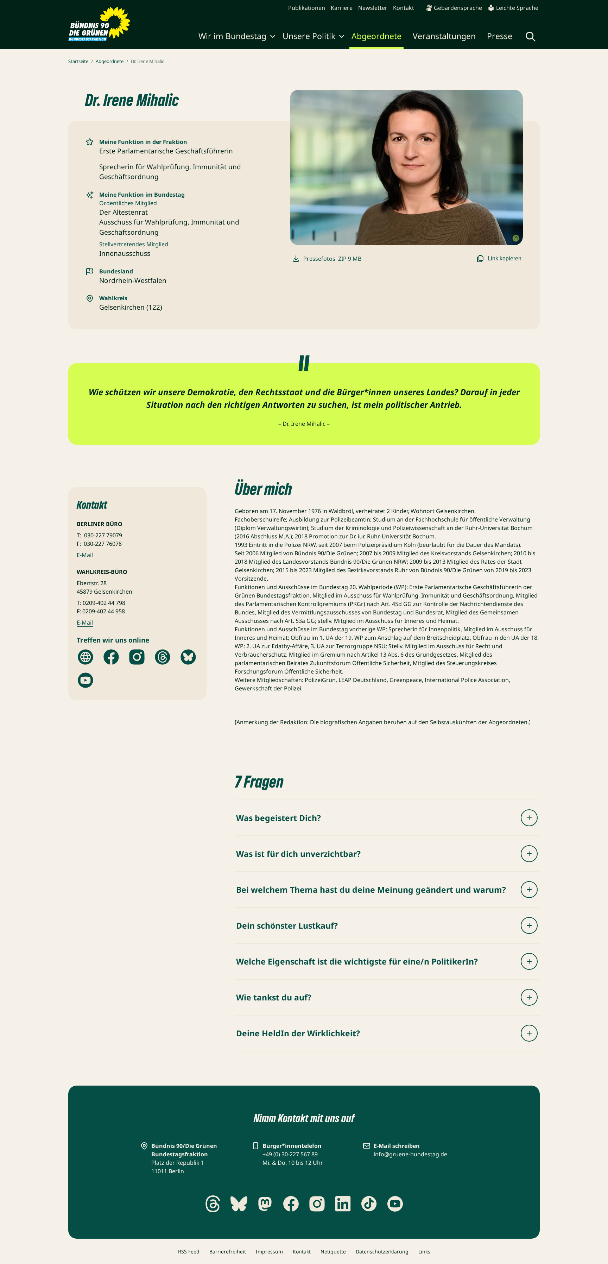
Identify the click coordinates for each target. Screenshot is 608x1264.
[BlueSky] (239, 1204)
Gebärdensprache (458, 8)
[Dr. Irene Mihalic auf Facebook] (111, 657)
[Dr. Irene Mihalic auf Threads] (162, 657)
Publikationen (306, 8)
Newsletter (372, 8)
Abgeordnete (376, 36)
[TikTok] (369, 1204)
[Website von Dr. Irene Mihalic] (85, 657)
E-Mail (85, 555)
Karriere (342, 8)
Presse (499, 36)
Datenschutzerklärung (382, 1251)
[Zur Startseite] (99, 24)
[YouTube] (395, 1204)
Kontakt (403, 8)
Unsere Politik (309, 36)
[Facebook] (291, 1204)
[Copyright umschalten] (516, 239)
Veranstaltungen (444, 36)
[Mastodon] (265, 1204)
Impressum (269, 1251)
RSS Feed (189, 1251)
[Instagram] (317, 1204)
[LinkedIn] (343, 1204)
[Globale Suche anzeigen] (530, 36)
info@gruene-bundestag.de (410, 1154)
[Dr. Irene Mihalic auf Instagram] (137, 657)
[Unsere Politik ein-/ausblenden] (341, 37)
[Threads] (213, 1204)
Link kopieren (504, 258)
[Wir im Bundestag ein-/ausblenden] (272, 37)
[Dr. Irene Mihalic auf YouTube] (85, 680)
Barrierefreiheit (227, 1251)
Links (424, 1251)
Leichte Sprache (517, 8)
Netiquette (333, 1251)
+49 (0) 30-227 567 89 (290, 1154)
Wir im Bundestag (232, 36)
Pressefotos (332, 259)
